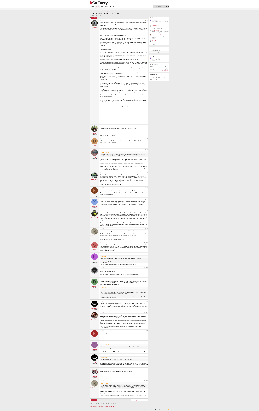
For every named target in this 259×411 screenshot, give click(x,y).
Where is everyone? (156, 34)
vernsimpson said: (104, 383)
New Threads (153, 18)
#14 (147, 301)
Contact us (145, 409)
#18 (147, 354)
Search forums (98, 8)
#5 (147, 172)
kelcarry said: (103, 357)
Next (95, 17)
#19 (147, 369)
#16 (147, 330)
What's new (104, 6)
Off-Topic (153, 38)
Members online (154, 48)
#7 (147, 199)
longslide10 (93, 15)
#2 (147, 126)
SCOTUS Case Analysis (157, 25)
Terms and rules (151, 409)
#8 (147, 210)
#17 (147, 342)
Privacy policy (158, 409)
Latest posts (153, 56)
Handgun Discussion (156, 23)
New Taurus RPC (155, 20)
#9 (147, 228)
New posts (92, 8)
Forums (97, 6)
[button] (108, 6)
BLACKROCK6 (165, 70)
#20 (147, 380)
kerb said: (103, 256)
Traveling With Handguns (157, 28)
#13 (147, 279)
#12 (147, 267)
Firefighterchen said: (105, 287)
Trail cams (154, 40)
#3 (147, 138)
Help (163, 409)
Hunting (153, 44)
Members (112, 6)
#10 (147, 242)
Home (92, 6)
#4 (147, 149)
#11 (147, 253)
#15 (147, 312)
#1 (147, 20)
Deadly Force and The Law (157, 32)
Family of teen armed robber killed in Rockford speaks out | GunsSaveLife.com (118, 106)
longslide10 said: (104, 152)
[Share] (145, 20)
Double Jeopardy (156, 30)
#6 (147, 187)
